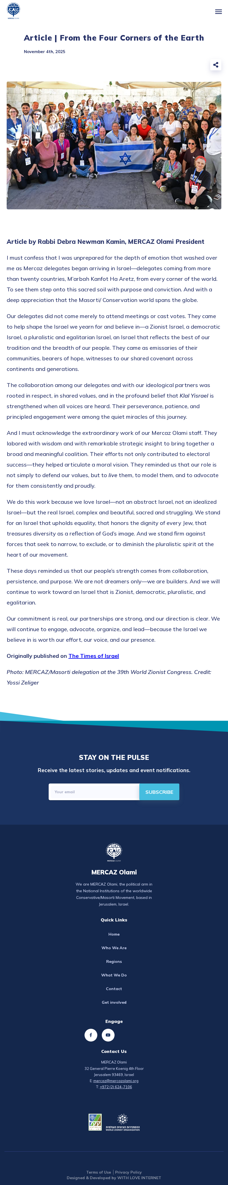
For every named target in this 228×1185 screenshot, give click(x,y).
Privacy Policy (128, 1172)
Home (114, 934)
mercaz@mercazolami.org (115, 1081)
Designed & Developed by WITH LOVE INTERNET (114, 1177)
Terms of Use (98, 1172)
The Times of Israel (93, 655)
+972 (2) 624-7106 (116, 1087)
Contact (114, 988)
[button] (218, 11)
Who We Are (114, 947)
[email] (161, 66)
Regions (114, 961)
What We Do (114, 975)
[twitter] (186, 66)
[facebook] (174, 66)
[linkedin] (198, 66)
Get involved (114, 1002)
